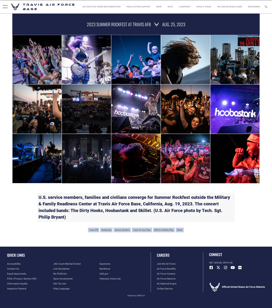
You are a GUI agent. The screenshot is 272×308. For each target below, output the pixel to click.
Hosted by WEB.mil (136, 295)
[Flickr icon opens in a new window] (240, 267)
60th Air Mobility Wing (163, 229)
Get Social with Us (220, 262)
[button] (4, 6)
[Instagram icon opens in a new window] (225, 267)
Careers (163, 255)
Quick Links (16, 255)
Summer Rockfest (122, 229)
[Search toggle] (266, 6)
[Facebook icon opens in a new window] (211, 267)
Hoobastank (106, 229)
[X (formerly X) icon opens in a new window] (218, 267)
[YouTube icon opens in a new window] (233, 267)
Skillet (179, 229)
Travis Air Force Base (142, 229)
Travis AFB (93, 229)
